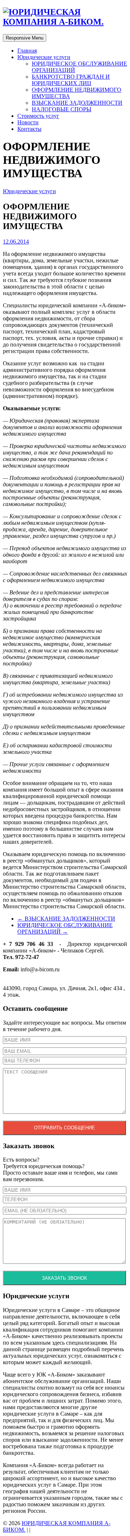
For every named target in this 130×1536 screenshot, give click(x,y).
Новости (28, 122)
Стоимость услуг (38, 116)
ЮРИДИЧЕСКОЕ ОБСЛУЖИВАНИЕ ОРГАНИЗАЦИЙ (65, 928)
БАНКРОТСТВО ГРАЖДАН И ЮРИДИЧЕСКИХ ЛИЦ (71, 80)
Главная (27, 50)
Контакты (29, 129)
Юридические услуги (43, 57)
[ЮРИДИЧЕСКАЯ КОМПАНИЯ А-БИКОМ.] (65, 21)
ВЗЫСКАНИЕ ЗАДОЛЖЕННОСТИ (77, 103)
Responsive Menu (24, 38)
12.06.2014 (16, 241)
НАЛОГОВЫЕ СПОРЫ (61, 109)
